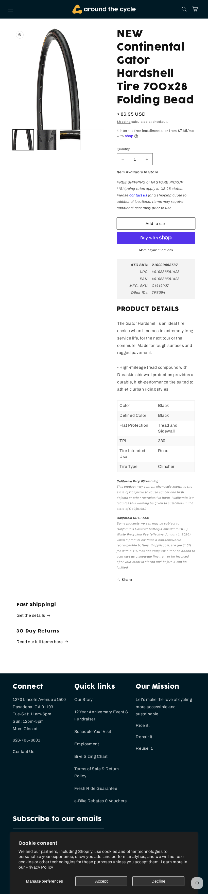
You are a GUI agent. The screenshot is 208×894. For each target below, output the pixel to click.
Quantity (123, 149)
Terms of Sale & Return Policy (96, 772)
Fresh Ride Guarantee (95, 788)
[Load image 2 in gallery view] (46, 139)
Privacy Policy (39, 867)
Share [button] (127, 580)
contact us (138, 195)
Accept (101, 881)
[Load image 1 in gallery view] (23, 139)
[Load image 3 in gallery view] (70, 139)
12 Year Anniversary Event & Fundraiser (101, 715)
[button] (10, 9)
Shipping (124, 122)
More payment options (156, 250)
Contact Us (23, 751)
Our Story (83, 699)
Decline (158, 881)
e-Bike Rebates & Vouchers (100, 801)
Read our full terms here (39, 642)
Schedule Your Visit (92, 731)
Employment (86, 744)
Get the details (30, 615)
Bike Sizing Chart (91, 756)
